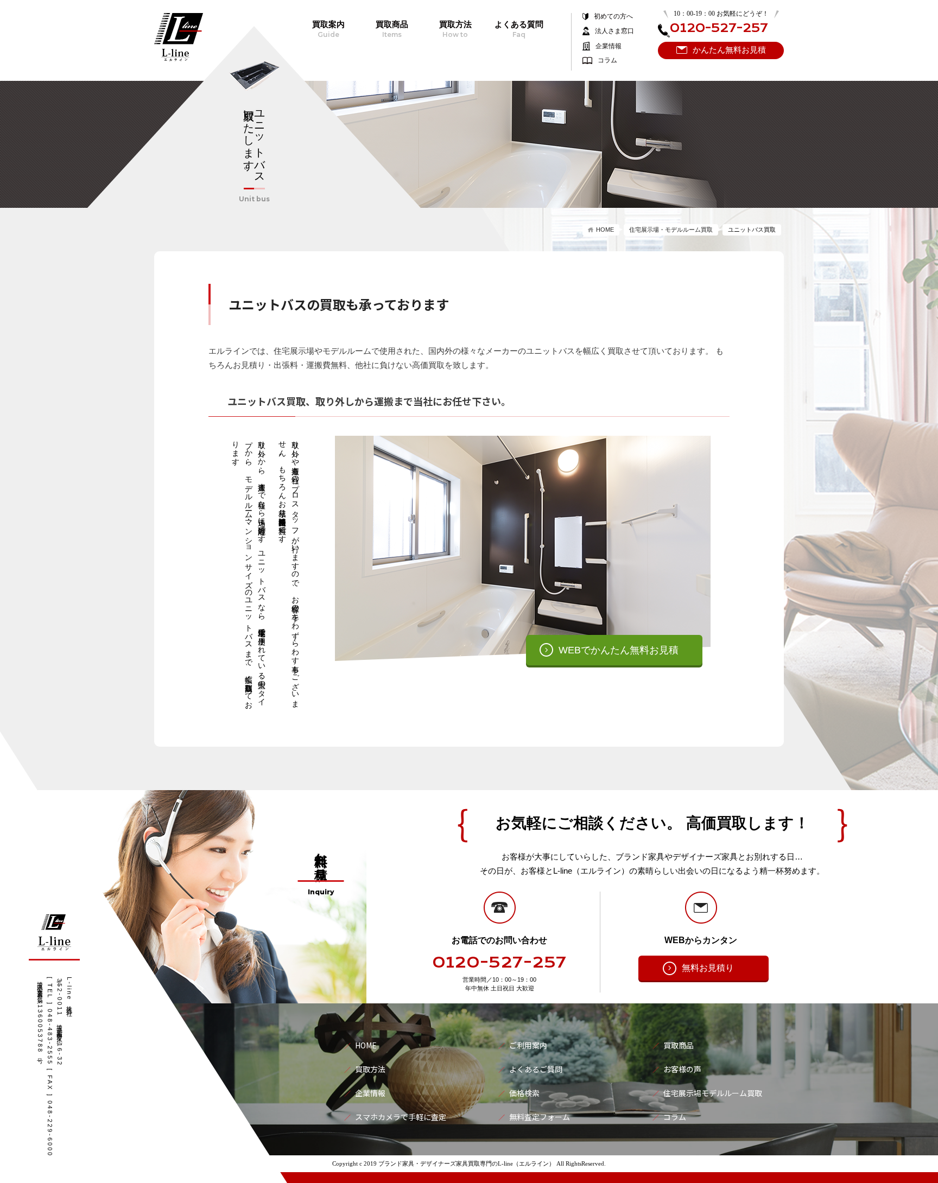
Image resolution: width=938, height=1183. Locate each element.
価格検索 (524, 1093)
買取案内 (328, 29)
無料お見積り (708, 967)
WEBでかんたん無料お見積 (619, 650)
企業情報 (608, 46)
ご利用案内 (528, 1045)
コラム (607, 60)
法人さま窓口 (614, 31)
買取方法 (455, 29)
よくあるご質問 (535, 1069)
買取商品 (392, 29)
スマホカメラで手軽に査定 (400, 1117)
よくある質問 (519, 29)
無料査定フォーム (539, 1117)
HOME (605, 229)
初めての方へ (613, 16)
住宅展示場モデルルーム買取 (712, 1093)
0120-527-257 (499, 963)
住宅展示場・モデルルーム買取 (671, 229)
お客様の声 (682, 1069)
